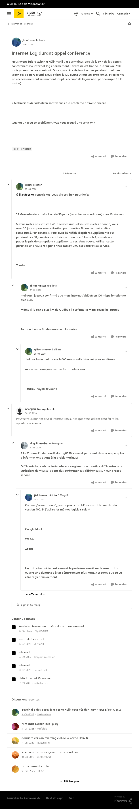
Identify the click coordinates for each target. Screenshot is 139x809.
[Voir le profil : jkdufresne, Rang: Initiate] (16, 42)
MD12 (41, 771)
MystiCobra (42, 630)
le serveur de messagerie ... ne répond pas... (51, 752)
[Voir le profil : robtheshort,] (15, 755)
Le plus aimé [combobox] (122, 173)
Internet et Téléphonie (22, 23)
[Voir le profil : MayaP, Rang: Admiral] (24, 445)
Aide (71, 798)
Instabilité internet (32, 639)
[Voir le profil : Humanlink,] (15, 740)
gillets (28, 184)
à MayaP (63, 495)
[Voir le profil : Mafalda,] (15, 726)
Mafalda (42, 728)
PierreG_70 (40, 670)
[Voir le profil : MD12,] (15, 769)
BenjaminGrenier (44, 657)
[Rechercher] (98, 13)
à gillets (52, 285)
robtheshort (44, 757)
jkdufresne (29, 40)
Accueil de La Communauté (24, 798)
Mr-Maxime (44, 714)
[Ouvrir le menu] (129, 23)
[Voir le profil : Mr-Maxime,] (15, 712)
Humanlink (43, 742)
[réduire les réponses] (8, 184)
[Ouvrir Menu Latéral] (9, 13)
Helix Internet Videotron (35, 678)
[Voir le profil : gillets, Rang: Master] (19, 186)
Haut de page (54, 798)
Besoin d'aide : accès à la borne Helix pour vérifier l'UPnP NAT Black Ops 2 (71, 710)
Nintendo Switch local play (40, 724)
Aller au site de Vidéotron (24, 4)
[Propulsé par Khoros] (123, 800)
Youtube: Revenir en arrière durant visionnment (51, 626)
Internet (24, 652)
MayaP (34, 443)
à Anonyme (56, 443)
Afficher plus (37, 594)
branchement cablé (35, 766)
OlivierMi (39, 643)
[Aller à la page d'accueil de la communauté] (29, 13)
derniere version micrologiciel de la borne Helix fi (55, 738)
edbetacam (41, 683)
